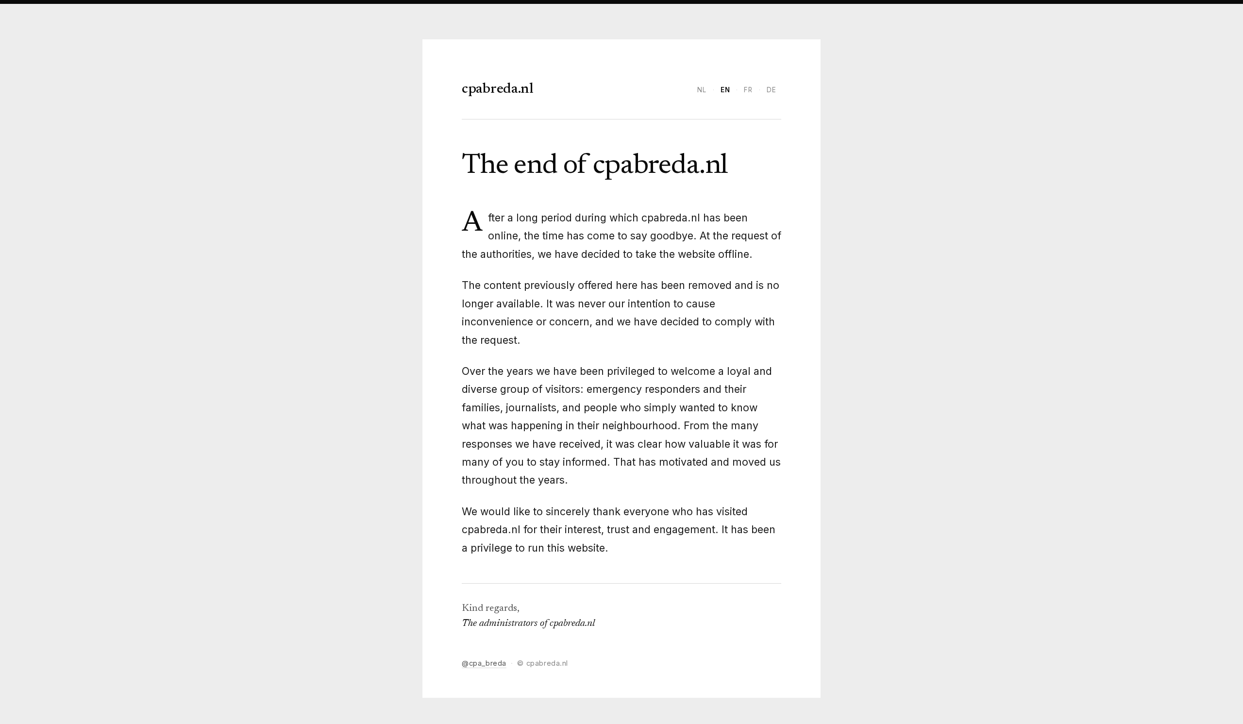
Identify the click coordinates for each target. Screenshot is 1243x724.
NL (701, 90)
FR (748, 90)
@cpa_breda (484, 663)
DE (771, 90)
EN (725, 90)
